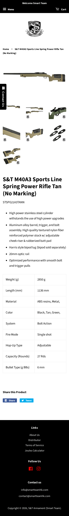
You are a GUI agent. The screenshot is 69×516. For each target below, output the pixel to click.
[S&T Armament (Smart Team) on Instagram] (38, 469)
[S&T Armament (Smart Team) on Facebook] (31, 469)
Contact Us (3, 98)
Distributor (34, 440)
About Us (34, 435)
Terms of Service (34, 445)
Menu (10, 9)
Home (6, 49)
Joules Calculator (34, 451)
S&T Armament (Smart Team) (44, 508)
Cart (63, 9)
